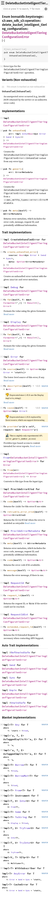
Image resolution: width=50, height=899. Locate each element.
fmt (9, 299)
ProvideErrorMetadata (25, 530)
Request (26, 429)
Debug (14, 287)
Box (31, 133)
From (6, 457)
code (10, 560)
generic (17, 169)
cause (10, 407)
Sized (25, 730)
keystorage (34, 17)
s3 (3, 21)
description (14, 386)
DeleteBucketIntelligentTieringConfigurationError (26, 3)
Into (24, 133)
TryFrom (24, 828)
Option (21, 261)
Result (31, 303)
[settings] (46, 9)
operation (32, 21)
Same (18, 811)
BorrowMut (21, 775)
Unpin (13, 690)
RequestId (17, 583)
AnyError (19, 873)
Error (42, 133)
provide (12, 426)
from (10, 470)
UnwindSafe (18, 702)
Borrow (19, 764)
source (11, 369)
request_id (14, 595)
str (9, 389)
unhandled (19, 130)
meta (15, 210)
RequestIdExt (19, 614)
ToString (21, 817)
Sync (18, 137)
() (38, 303)
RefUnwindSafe (20, 652)
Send (8, 137)
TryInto (24, 842)
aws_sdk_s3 (15, 21)
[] (3, 40)
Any (17, 724)
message (12, 570)
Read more (9, 314)
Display (16, 322)
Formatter (9, 303)
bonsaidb (17, 17)
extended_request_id (20, 626)
